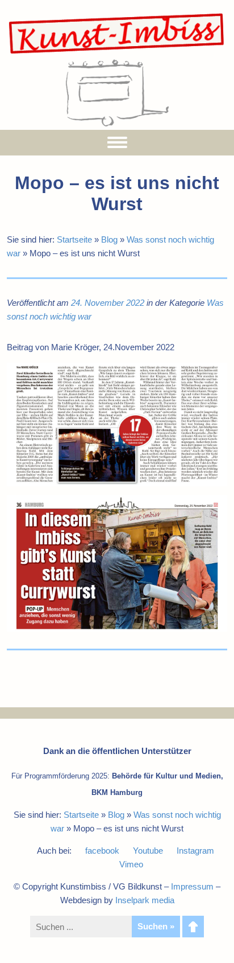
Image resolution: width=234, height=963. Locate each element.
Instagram (195, 850)
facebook (102, 850)
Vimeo (131, 864)
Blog (109, 239)
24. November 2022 (107, 303)
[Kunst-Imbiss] (117, 53)
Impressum (192, 886)
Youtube (148, 850)
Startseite (74, 239)
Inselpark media (144, 900)
